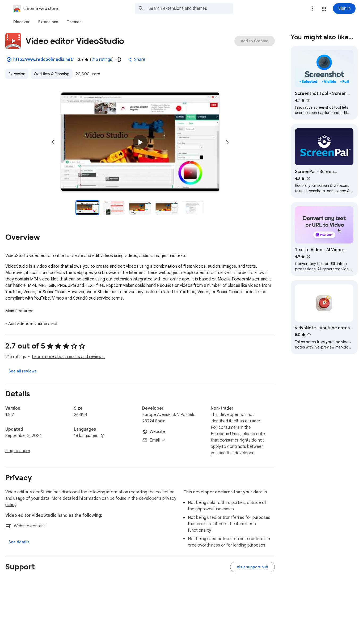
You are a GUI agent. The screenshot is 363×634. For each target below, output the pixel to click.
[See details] (19, 542)
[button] (324, 8)
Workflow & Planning (51, 74)
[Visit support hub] (252, 567)
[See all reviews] (22, 371)
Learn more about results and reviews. (68, 356)
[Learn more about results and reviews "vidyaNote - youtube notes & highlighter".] (308, 334)
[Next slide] (227, 142)
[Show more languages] (102, 436)
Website (157, 431)
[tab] (21, 22)
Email (155, 440)
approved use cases (214, 509)
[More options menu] (312, 8)
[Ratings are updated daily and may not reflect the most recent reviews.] (118, 59)
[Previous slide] (53, 142)
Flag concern (17, 451)
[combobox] (191, 8)
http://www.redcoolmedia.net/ (43, 59)
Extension (17, 74)
